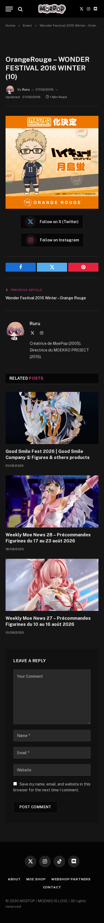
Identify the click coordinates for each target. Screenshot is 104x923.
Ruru (26, 89)
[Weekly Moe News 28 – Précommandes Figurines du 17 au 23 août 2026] (52, 501)
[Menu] (9, 9)
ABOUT (14, 879)
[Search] (20, 9)
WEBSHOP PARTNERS (71, 879)
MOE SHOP (36, 879)
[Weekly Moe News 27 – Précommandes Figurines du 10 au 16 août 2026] (52, 585)
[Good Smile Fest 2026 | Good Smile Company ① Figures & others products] (52, 418)
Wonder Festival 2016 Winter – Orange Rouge (46, 298)
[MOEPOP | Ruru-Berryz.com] (52, 9)
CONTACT (52, 887)
